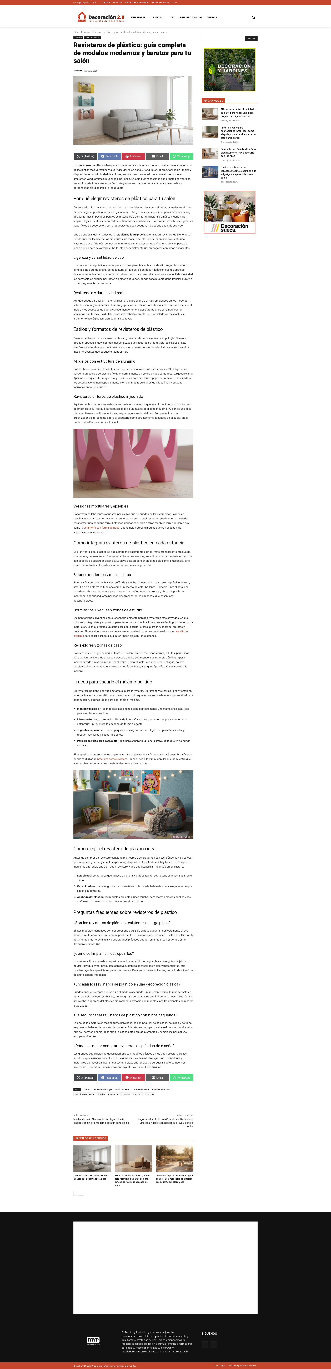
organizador (113, 1094)
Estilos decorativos (92, 37)
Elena (79, 70)
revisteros (149, 1094)
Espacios (85, 32)
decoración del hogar (102, 1089)
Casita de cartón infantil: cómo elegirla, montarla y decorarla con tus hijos (238, 152)
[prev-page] (75, 1193)
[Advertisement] (165, 1268)
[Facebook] (251, 2)
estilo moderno (122, 1089)
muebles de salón (141, 1089)
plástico (126, 1094)
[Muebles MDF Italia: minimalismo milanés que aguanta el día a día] (92, 1158)
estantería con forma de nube (101, 527)
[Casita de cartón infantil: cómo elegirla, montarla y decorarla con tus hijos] (210, 153)
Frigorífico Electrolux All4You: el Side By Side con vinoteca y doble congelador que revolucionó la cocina (165, 1123)
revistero (137, 1094)
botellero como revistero (112, 759)
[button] (253, 17)
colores (86, 1089)
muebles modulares (161, 1089)
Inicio (75, 32)
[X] (256, 2)
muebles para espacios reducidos (90, 1094)
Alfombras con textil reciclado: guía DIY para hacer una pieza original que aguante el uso (238, 112)
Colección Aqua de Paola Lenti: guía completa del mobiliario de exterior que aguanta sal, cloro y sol (174, 1178)
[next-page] (81, 1193)
